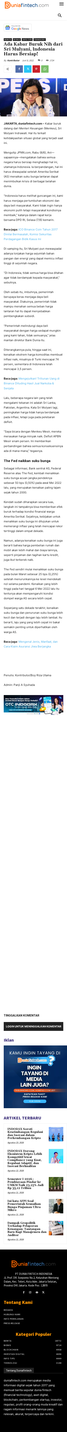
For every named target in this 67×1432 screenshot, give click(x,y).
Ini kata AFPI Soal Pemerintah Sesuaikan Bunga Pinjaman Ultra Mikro (24, 1205)
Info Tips (27, 39)
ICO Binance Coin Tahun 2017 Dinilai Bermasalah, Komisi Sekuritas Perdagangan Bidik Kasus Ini (31, 234)
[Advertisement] (33, 863)
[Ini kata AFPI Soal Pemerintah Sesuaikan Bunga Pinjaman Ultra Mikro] (56, 1206)
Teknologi (39, 39)
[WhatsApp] (45, 69)
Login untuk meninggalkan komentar (33, 1026)
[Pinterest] (36, 69)
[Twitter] (27, 69)
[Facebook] (19, 69)
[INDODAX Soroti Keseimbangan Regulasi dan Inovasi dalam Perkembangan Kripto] (56, 1134)
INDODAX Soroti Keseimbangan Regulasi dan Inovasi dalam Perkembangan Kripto (25, 1133)
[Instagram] (30, 1292)
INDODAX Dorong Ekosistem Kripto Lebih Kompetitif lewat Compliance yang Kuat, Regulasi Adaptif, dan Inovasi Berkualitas (24, 1158)
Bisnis (17, 39)
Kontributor (13, 60)
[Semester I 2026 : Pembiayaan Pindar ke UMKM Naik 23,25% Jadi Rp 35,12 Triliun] (56, 1184)
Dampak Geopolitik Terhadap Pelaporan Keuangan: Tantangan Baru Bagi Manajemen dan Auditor (27, 1229)
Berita (7, 39)
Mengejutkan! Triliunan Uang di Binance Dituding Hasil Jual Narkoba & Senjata (32, 383)
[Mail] (36, 1292)
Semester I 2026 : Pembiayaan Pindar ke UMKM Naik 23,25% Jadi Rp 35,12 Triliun (25, 1183)
